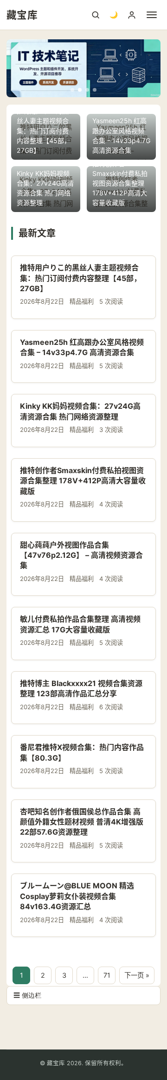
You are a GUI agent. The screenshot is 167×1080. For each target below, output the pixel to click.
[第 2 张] (80, 90)
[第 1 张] (72, 90)
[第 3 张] (87, 90)
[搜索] (95, 14)
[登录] (131, 14)
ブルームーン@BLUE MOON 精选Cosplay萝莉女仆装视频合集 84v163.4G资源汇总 (77, 896)
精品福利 (82, 301)
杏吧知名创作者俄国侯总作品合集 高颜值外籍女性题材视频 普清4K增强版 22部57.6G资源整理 (81, 822)
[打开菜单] (152, 15)
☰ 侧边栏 (27, 995)
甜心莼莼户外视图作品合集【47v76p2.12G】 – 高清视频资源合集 (81, 555)
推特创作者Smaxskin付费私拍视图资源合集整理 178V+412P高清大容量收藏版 (83, 481)
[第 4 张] (94, 90)
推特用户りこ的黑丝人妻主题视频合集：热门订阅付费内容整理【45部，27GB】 (80, 278)
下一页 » (136, 975)
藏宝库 (22, 15)
